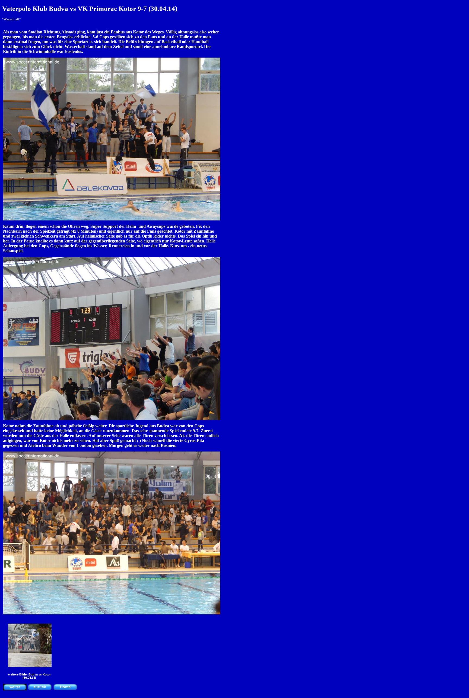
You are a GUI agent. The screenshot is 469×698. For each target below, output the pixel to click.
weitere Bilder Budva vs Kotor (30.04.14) (29, 676)
